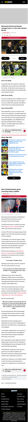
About (2, 394)
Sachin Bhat (6, 193)
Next (22, 58)
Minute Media (8, 412)
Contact (3, 396)
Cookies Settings (5, 409)
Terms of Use (20, 401)
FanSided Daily (5, 399)
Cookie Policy (4, 404)
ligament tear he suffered (12, 226)
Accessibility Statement (7, 406)
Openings (19, 394)
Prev (5, 58)
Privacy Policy (4, 401)
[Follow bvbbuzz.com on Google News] (25, 131)
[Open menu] (2, 2)
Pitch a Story (20, 399)
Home (2, 383)
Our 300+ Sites (21, 396)
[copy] (10, 35)
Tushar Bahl (6, 32)
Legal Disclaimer (21, 404)
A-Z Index (19, 406)
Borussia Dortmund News (10, 383)
